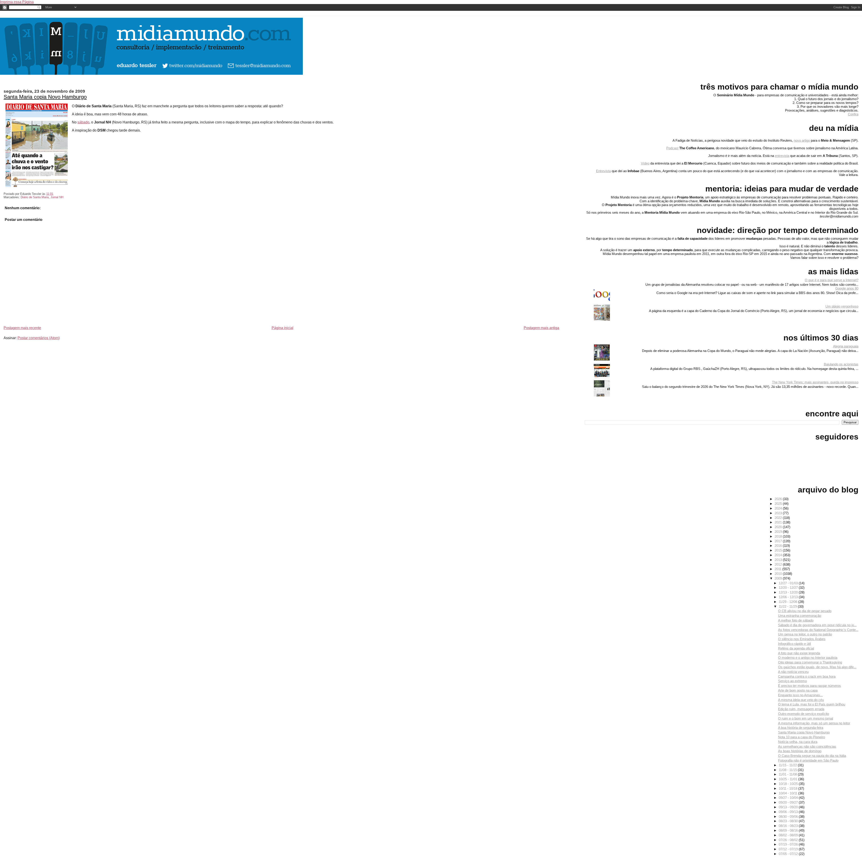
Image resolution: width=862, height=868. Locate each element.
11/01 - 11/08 (788, 774)
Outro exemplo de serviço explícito (803, 714)
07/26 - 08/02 (789, 840)
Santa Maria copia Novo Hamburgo (45, 97)
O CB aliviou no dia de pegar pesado (804, 611)
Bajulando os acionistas (841, 364)
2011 (778, 569)
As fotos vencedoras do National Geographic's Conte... (818, 630)
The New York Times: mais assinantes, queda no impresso (815, 382)
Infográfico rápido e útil (794, 644)
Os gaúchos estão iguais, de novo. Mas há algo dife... (817, 667)
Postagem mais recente (22, 328)
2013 (779, 560)
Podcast (672, 148)
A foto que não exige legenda (799, 653)
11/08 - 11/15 (788, 770)
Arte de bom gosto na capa (798, 690)
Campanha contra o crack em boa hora (807, 676)
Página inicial (282, 328)
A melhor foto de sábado (796, 620)
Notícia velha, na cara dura (797, 742)
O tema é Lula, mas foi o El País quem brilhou (811, 704)
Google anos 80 (846, 288)
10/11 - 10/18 (788, 788)
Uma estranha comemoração (799, 615)
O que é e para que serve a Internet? (831, 280)
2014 (779, 555)
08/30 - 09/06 (789, 816)
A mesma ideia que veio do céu (801, 700)
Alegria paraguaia (845, 346)
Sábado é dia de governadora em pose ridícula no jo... (817, 625)
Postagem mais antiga (541, 328)
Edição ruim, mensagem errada (801, 709)
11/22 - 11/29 (788, 606)
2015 (779, 550)
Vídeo (645, 163)
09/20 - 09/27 (789, 802)
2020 (779, 527)
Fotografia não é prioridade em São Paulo (808, 760)
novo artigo (802, 140)
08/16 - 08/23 (789, 826)
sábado (83, 122)
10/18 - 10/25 (789, 784)
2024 (779, 508)
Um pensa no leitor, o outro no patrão (805, 634)
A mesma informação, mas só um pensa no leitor (814, 723)
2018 (779, 536)
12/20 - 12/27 (789, 587)
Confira (853, 114)
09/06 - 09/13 (789, 812)
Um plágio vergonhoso (841, 306)
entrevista (782, 156)
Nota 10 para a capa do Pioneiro (801, 737)
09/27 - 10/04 (789, 798)
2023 (779, 513)
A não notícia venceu (793, 672)
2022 (779, 518)
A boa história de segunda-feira (800, 728)
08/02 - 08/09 (789, 835)
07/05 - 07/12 (789, 854)
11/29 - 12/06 (788, 602)
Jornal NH (57, 197)
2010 (779, 574)
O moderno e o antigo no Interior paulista (807, 657)
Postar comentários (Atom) (39, 338)
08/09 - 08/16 (789, 830)
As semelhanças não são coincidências (807, 746)
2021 (779, 522)
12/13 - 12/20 (789, 592)
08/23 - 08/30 (789, 821)
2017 (779, 541)
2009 (779, 578)
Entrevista (603, 171)
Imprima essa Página (17, 2)
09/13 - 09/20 (789, 807)
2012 (779, 564)
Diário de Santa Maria (35, 197)
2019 (779, 532)
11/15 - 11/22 (788, 765)
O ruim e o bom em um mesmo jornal (805, 718)
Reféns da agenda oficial (796, 648)
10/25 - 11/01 (788, 779)
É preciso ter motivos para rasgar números (809, 686)
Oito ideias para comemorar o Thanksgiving (810, 662)
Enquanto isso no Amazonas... (800, 695)
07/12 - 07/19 (789, 849)
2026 (779, 499)
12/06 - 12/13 (789, 597)
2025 (779, 503)
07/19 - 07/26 (789, 844)
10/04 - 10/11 (788, 793)
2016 (779, 545)
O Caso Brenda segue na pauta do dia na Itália (812, 756)
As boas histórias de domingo (799, 751)
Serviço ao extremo (792, 681)
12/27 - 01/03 (789, 583)
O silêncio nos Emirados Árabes (801, 639)
